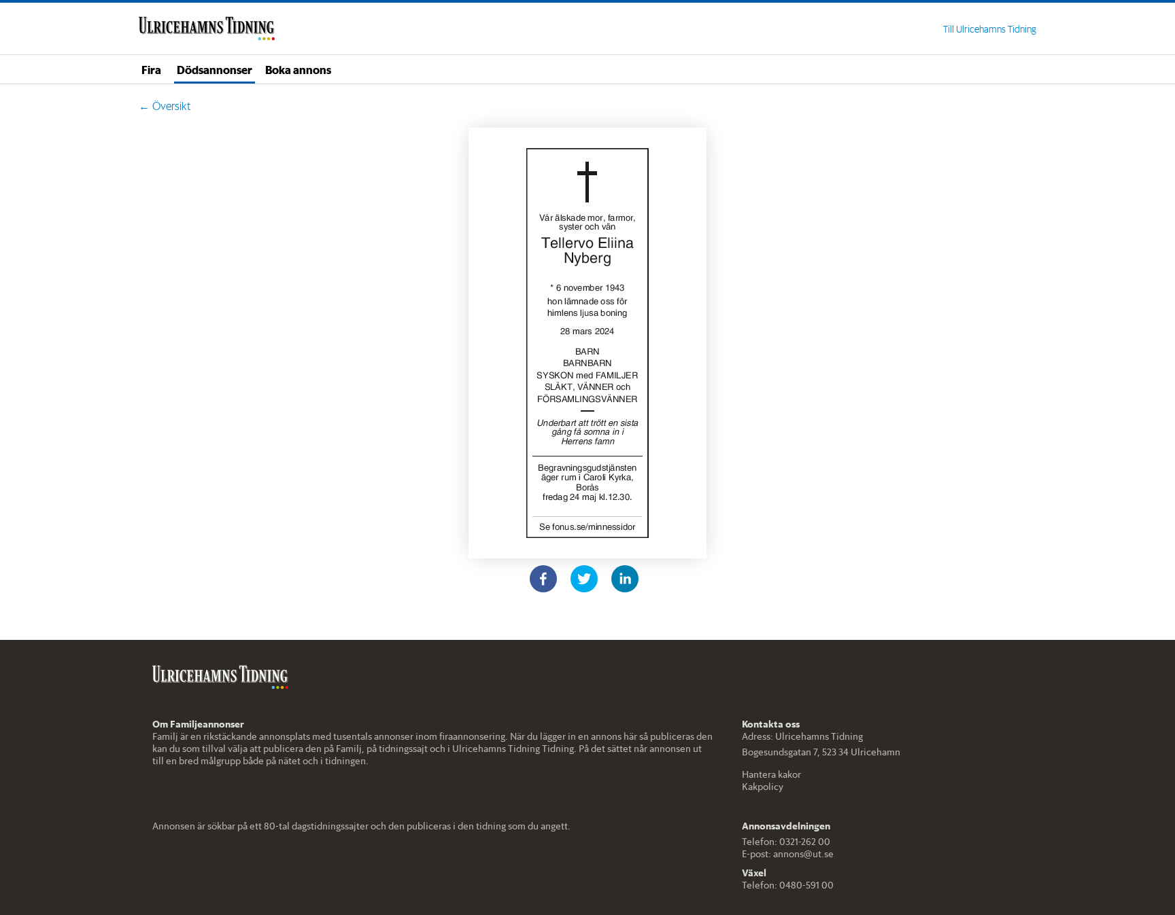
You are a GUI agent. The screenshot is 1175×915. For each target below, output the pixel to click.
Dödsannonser (214, 69)
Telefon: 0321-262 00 (786, 842)
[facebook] (543, 578)
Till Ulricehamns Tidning (989, 29)
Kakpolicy (762, 787)
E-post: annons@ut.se (788, 854)
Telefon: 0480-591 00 (788, 885)
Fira (151, 69)
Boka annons (298, 69)
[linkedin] (624, 578)
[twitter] (584, 578)
